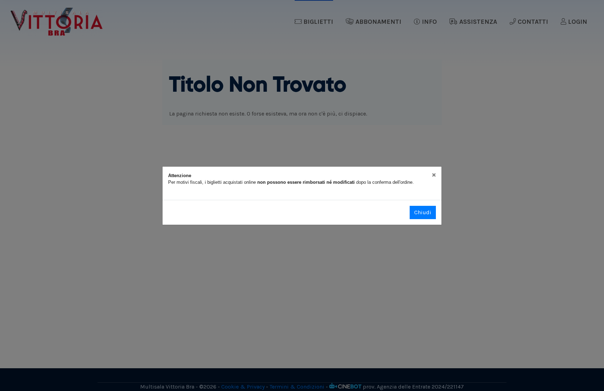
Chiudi (422, 212)
